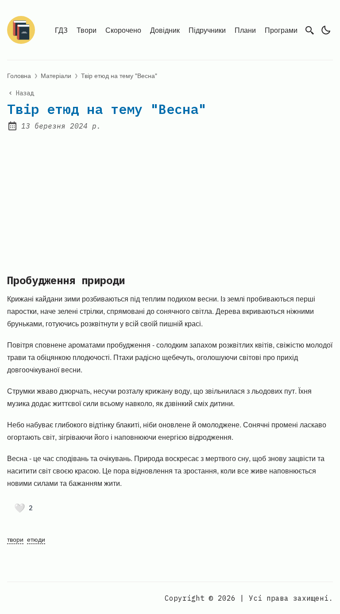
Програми (281, 30)
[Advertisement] (170, 197)
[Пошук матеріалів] (310, 30)
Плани (245, 30)
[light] (326, 30)
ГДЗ (61, 30)
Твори (87, 30)
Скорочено (123, 30)
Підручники (207, 30)
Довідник (165, 30)
